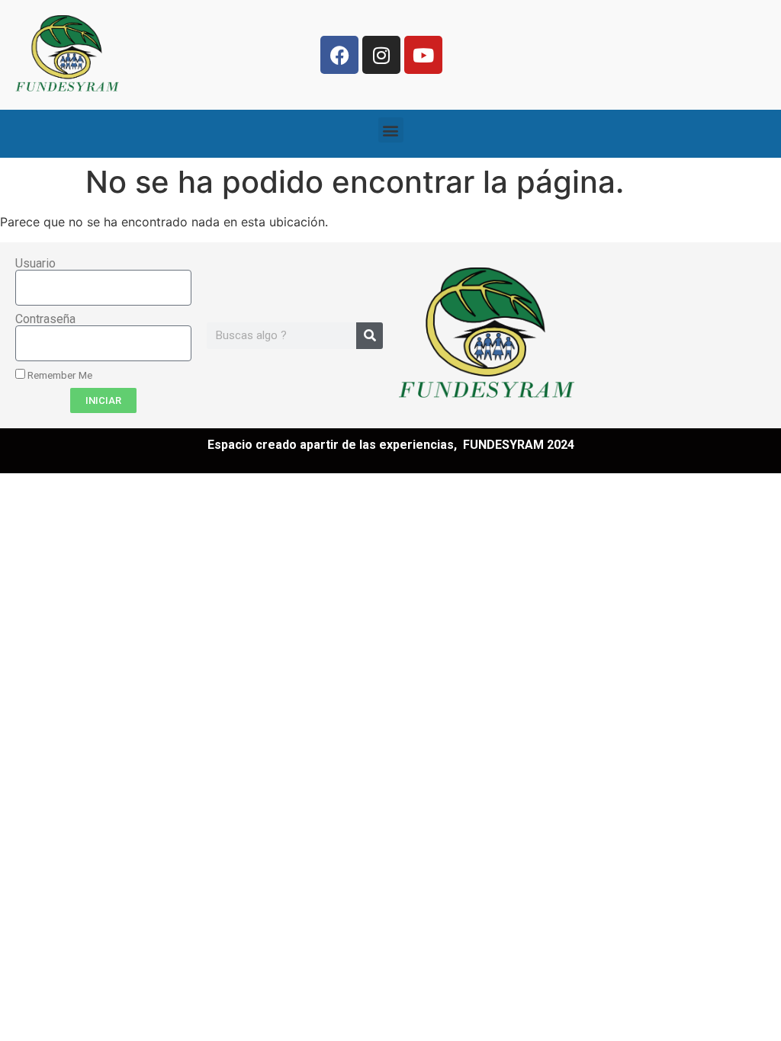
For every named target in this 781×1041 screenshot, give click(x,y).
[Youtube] (423, 55)
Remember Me (58, 375)
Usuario (35, 264)
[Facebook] (339, 55)
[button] (390, 130)
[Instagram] (381, 55)
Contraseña (45, 319)
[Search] (369, 335)
